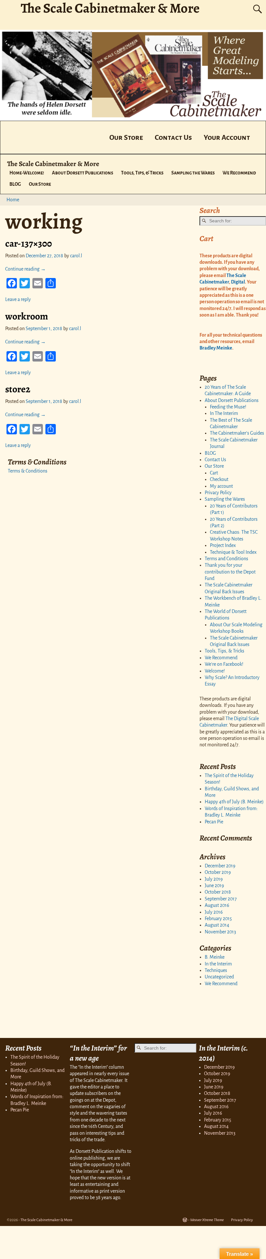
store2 (17, 389)
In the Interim (218, 963)
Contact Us (173, 137)
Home (12, 199)
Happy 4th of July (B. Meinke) (234, 801)
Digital (237, 281)
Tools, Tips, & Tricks (142, 172)
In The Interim (224, 413)
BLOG (15, 184)
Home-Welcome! (26, 172)
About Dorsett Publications (82, 172)
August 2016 (217, 905)
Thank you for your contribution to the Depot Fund (230, 572)
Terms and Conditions (226, 558)
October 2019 (218, 872)
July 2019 (214, 879)
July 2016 (214, 912)
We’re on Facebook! (224, 664)
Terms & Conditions (27, 471)
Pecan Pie (214, 821)
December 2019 (220, 865)
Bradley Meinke (216, 348)
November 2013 (220, 931)
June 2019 (214, 885)
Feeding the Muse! (228, 406)
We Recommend (239, 172)
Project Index (223, 545)
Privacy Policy (218, 492)
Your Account (227, 137)
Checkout (219, 479)
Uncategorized (219, 976)
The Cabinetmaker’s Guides (237, 433)
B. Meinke (214, 957)
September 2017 (221, 898)
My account (221, 486)
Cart (214, 472)
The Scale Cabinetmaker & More (53, 163)
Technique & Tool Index (233, 552)
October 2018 (218, 892)
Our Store (126, 137)
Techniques (216, 970)
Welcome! (215, 671)
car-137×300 (28, 243)
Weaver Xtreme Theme (207, 1220)
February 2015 (218, 918)
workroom (26, 316)
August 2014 (217, 925)
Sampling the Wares (193, 172)
